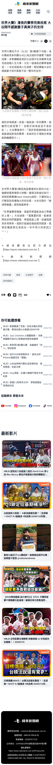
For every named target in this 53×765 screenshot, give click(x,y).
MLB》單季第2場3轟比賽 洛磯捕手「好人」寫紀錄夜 (23, 346)
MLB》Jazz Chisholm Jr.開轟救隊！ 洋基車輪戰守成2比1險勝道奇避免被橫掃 (22, 337)
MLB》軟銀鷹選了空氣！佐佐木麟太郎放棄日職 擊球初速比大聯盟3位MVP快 (22, 328)
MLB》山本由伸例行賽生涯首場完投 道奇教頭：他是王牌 (22, 365)
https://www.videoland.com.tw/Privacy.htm (26, 751)
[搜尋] (48, 11)
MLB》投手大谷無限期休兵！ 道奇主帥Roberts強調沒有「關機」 (22, 356)
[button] (41, 41)
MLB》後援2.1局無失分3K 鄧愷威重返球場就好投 (22, 384)
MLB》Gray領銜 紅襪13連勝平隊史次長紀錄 (23, 374)
